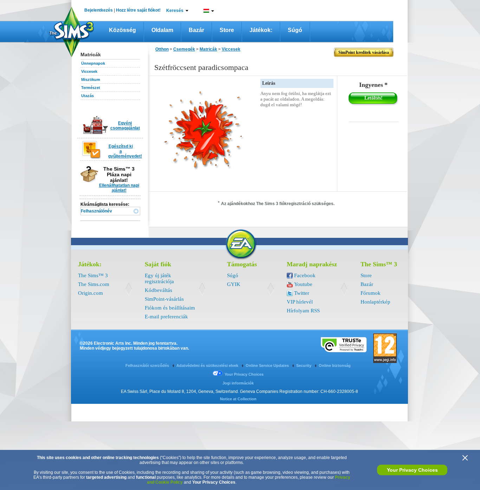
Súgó (295, 30)
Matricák (208, 49)
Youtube (303, 284)
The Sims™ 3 (93, 275)
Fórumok (371, 293)
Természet (90, 87)
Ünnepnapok (93, 63)
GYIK (233, 284)
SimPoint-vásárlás (164, 299)
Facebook (305, 275)
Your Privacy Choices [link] (244, 374)
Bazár (196, 30)
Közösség (122, 30)
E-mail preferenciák (166, 316)
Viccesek (89, 71)
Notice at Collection (238, 399)
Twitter (301, 293)
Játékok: (260, 30)
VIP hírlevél (300, 302)
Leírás (268, 83)
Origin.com (90, 293)
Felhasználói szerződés (147, 365)
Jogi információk (238, 383)
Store (227, 30)
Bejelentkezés (98, 10)
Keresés (174, 10)
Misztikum (90, 79)
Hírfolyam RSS (303, 310)
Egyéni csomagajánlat (125, 126)
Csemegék (184, 49)
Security (304, 365)
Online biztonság (335, 365)
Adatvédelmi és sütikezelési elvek (207, 365)
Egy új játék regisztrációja (159, 278)
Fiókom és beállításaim (170, 308)
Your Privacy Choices (412, 470)
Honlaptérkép (375, 302)
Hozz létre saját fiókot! (138, 10)
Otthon (162, 49)
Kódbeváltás (158, 290)
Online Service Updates (268, 365)
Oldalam (162, 30)
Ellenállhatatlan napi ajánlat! (119, 188)
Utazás (87, 96)
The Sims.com (93, 284)
